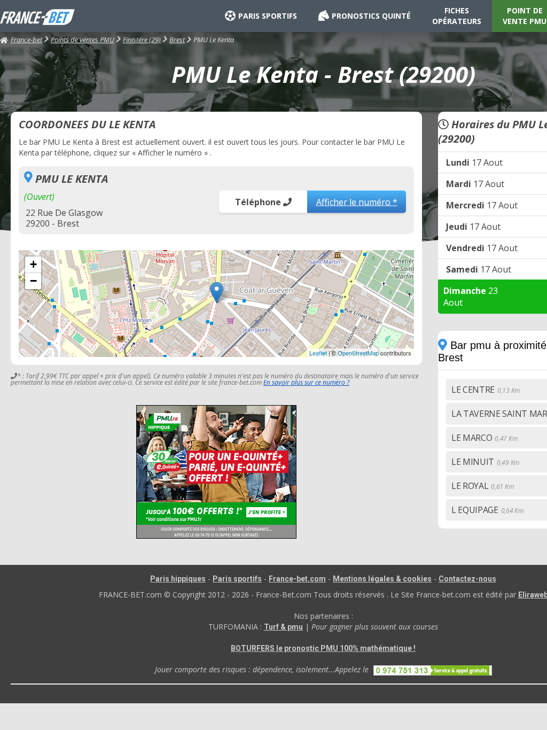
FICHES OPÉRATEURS (456, 15)
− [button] (33, 281)
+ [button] (33, 264)
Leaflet (318, 352)
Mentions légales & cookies (382, 578)
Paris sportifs (237, 578)
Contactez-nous (467, 578)
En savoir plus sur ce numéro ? (306, 382)
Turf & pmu (283, 627)
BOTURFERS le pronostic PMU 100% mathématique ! (323, 648)
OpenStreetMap (358, 352)
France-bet (26, 39)
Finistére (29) (142, 39)
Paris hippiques (178, 578)
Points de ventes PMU (82, 39)
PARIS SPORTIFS (267, 16)
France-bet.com (297, 578)
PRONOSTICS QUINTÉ (371, 16)
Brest (177, 39)
